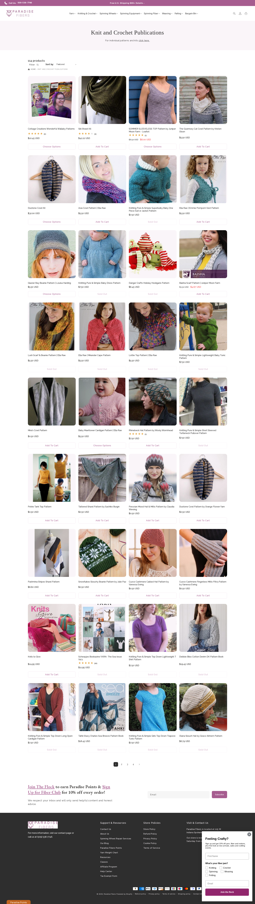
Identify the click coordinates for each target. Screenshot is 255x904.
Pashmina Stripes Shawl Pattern (44, 581)
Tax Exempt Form (108, 876)
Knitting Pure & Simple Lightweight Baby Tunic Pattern (202, 356)
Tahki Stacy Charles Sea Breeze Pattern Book (101, 736)
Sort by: (50, 64)
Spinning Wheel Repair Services (115, 839)
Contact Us (105, 829)
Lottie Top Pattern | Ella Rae (143, 355)
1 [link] (115, 764)
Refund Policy (150, 834)
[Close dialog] (249, 834)
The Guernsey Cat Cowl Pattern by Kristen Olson (200, 130)
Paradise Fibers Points (111, 848)
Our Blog (104, 843)
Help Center (106, 871)
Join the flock (227, 892)
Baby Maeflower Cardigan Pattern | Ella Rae (100, 430)
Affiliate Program (108, 867)
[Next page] (139, 764)
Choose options (52, 146)
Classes (104, 862)
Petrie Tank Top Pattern (39, 506)
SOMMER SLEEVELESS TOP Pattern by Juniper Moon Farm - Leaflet (152, 130)
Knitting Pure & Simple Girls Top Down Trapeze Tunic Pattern (152, 737)
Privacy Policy (150, 839)
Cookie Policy (150, 843)
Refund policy (140, 894)
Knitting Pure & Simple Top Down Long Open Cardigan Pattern (50, 737)
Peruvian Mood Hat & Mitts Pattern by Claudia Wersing (151, 508)
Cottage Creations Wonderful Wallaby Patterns (51, 129)
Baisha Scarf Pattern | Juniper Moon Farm (199, 283)
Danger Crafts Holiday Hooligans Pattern (149, 283)
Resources (105, 857)
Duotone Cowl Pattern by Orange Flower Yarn (202, 506)
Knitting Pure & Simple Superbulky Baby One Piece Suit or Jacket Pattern (151, 209)
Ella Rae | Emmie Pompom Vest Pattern (199, 208)
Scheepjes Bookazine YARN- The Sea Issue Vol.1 (100, 658)
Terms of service (168, 894)
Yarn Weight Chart (109, 853)
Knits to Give (34, 656)
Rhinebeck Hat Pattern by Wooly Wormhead (151, 430)
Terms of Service (151, 848)
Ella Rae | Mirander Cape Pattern (94, 355)
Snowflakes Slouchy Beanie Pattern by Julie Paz (102, 581)
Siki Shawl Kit (84, 129)
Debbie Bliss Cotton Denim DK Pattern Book (201, 656)
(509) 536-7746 (44, 837)
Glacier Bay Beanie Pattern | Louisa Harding (49, 283)
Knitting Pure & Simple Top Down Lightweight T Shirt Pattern (152, 658)
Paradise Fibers (110, 894)
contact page (64, 833)
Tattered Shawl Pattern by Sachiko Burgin (99, 506)
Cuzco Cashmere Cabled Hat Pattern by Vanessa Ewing (149, 583)
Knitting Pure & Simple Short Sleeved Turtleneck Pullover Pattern (197, 431)
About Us (104, 834)
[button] (71, 13)
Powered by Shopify (124, 894)
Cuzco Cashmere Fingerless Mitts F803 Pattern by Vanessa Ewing (202, 583)
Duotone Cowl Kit (36, 208)
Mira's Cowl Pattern (37, 430)
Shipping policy (184, 894)
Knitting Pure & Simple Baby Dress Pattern (99, 283)
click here (144, 40)
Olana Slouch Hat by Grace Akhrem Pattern (200, 736)
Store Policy (149, 829)
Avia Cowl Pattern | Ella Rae (92, 208)
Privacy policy (154, 894)
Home (33, 69)
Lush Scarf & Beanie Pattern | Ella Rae (47, 355)
